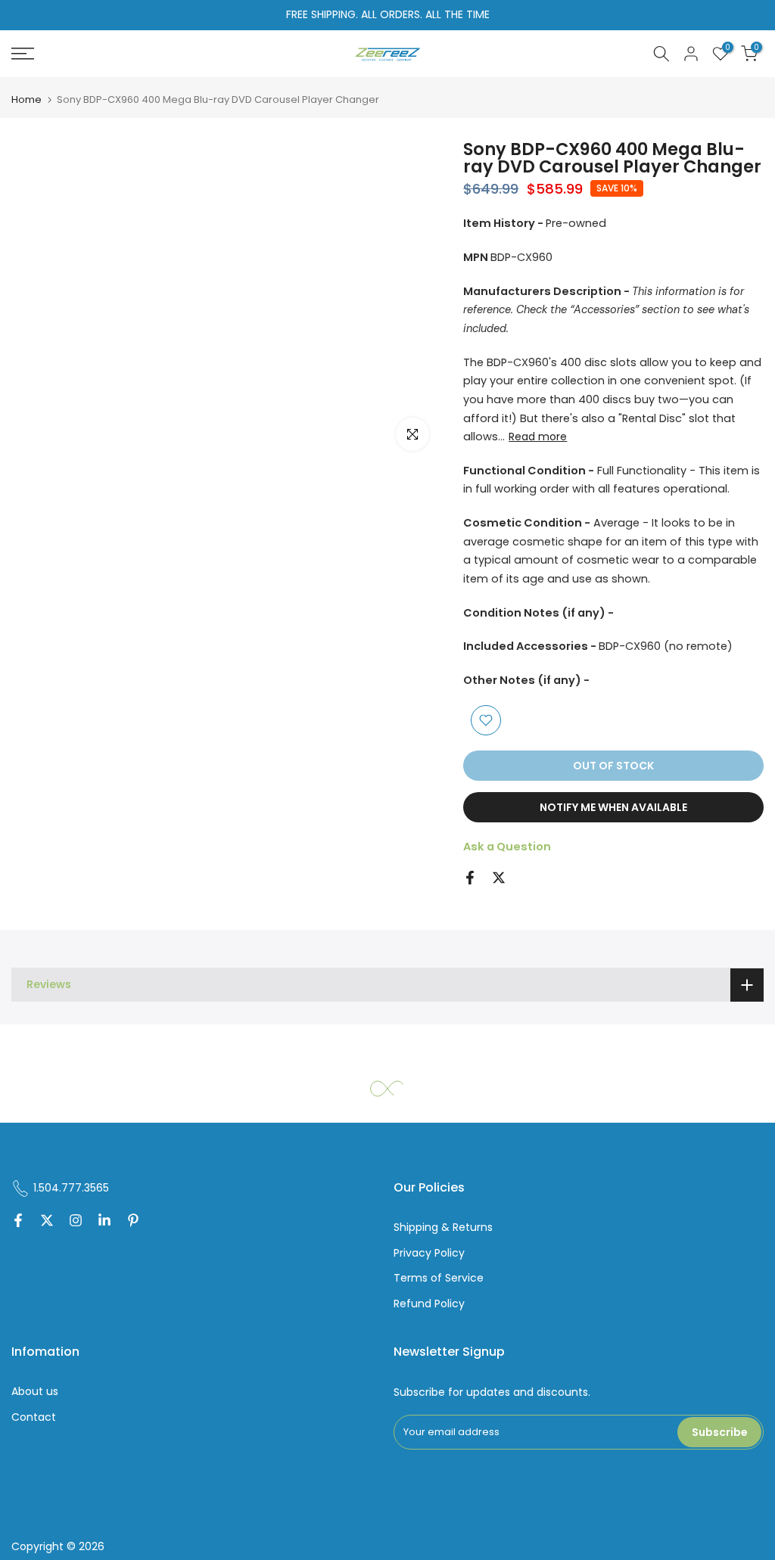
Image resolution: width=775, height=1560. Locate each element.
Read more (538, 436)
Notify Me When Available (613, 807)
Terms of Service (439, 1278)
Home (26, 99)
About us (34, 1391)
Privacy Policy (429, 1253)
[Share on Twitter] (499, 877)
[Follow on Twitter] (47, 1222)
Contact (33, 1417)
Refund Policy (429, 1304)
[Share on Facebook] (470, 877)
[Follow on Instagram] (75, 1222)
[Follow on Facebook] (18, 1222)
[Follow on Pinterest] (133, 1222)
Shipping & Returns (443, 1227)
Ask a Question (507, 846)
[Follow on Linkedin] (104, 1222)
